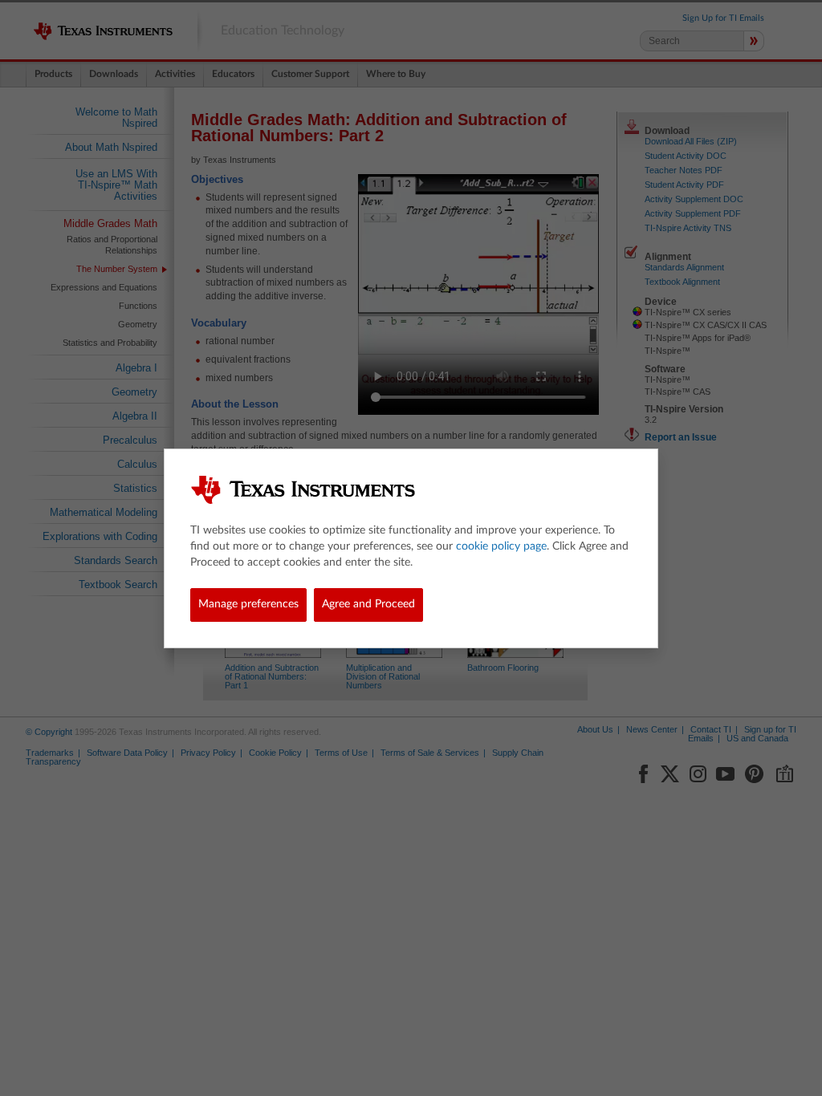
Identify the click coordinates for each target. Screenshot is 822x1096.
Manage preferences (248, 604)
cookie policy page (501, 546)
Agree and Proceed (368, 604)
